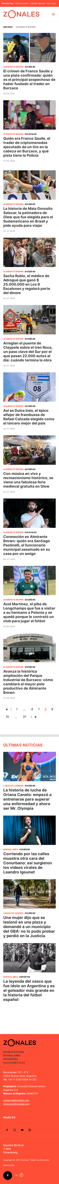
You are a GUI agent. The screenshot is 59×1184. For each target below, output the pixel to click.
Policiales (31, 134)
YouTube (22, 1130)
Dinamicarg (10, 1152)
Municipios (10, 1051)
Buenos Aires (10, 849)
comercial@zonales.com (16, 1100)
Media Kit (9, 1117)
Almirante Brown (13, 67)
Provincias (10, 1059)
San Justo (51, 3)
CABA (21, 1051)
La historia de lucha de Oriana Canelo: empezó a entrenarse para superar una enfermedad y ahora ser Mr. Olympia (27, 799)
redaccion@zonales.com (16, 1103)
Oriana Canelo (21, 3)
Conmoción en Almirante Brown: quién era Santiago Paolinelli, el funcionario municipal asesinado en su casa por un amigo (26, 545)
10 (7, 716)
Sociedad (30, 67)
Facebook (7, 1130)
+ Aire (7, 1148)
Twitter (14, 1130)
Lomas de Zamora (13, 785)
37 (24, 716)
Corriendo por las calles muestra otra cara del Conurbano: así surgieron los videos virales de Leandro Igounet (27, 862)
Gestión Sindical (13, 1145)
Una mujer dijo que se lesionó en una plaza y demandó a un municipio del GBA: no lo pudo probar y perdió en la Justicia (29, 926)
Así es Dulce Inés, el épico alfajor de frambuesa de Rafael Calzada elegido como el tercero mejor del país (28, 416)
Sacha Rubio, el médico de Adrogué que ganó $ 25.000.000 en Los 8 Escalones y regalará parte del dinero (26, 284)
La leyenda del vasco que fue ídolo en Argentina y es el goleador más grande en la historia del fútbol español (29, 990)
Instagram (29, 1130)
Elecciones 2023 (14, 1062)
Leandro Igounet (37, 3)
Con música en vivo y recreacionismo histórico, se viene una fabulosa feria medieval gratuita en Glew (28, 479)
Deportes (24, 977)
